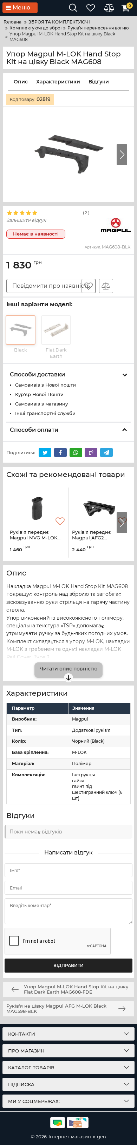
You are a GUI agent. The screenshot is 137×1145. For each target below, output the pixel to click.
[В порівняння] (106, 286)
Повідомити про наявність (51, 285)
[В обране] (88, 286)
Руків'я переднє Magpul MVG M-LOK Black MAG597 (33, 538)
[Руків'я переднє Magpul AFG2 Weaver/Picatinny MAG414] (99, 508)
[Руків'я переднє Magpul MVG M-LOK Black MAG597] (37, 508)
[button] (122, 154)
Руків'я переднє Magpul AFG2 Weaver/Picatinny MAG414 (94, 540)
